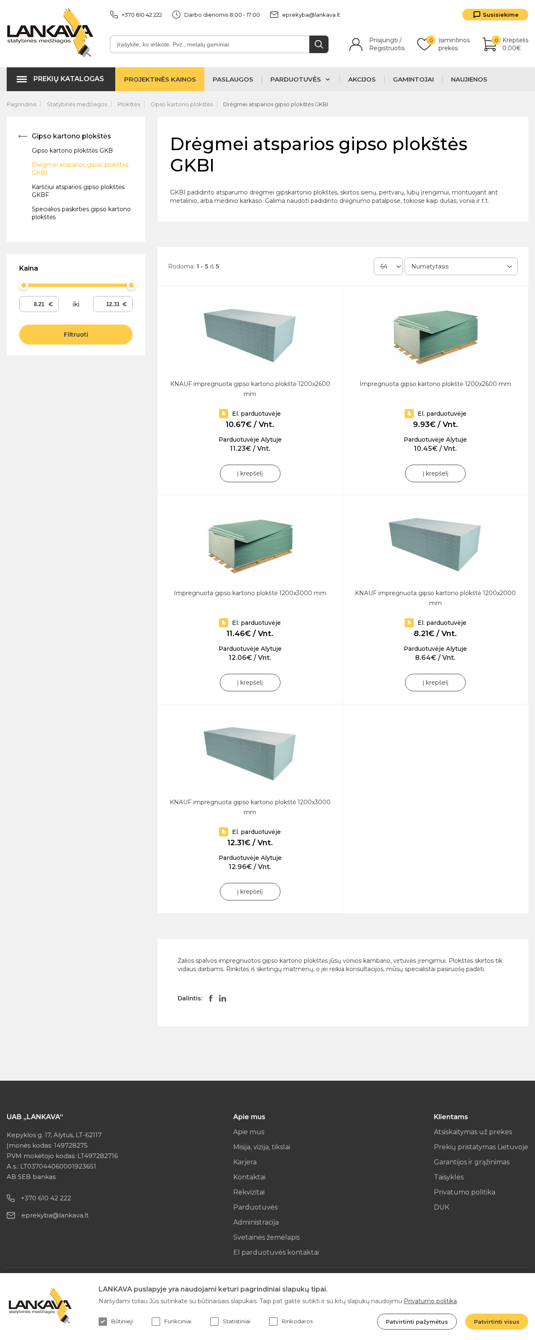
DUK (441, 1207)
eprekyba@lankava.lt (311, 14)
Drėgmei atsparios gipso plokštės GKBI (275, 104)
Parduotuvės (255, 1207)
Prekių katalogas (68, 79)
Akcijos (362, 79)
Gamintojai (413, 79)
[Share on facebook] (210, 998)
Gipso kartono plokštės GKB (72, 150)
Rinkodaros (297, 1321)
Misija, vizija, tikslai (261, 1147)
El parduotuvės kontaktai (276, 1252)
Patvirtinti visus (497, 1321)
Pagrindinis (21, 104)
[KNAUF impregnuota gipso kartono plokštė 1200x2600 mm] (250, 334)
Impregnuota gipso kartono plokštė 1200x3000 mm (250, 593)
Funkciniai (177, 1321)
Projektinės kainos (160, 79)
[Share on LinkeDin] (222, 998)
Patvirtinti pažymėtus (417, 1321)
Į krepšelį (250, 473)
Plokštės (128, 104)
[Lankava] (52, 34)
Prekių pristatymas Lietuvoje (481, 1147)
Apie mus (248, 1132)
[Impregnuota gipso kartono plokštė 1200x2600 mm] (436, 334)
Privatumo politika (464, 1192)
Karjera (245, 1162)
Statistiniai (236, 1321)
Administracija (256, 1222)
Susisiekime (501, 14)
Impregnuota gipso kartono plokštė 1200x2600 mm (435, 384)
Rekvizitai (249, 1192)
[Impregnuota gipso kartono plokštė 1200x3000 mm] (250, 543)
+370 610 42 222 (142, 14)
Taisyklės (449, 1177)
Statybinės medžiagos (77, 104)
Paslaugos (233, 79)
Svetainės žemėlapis (266, 1237)
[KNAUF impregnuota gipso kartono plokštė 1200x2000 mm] (436, 543)
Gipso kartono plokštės (181, 104)
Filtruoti (76, 334)
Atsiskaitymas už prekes (473, 1132)
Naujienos (469, 79)
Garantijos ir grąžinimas (472, 1162)
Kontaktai (249, 1177)
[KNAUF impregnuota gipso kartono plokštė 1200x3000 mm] (250, 752)
